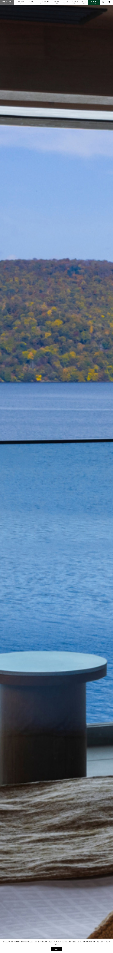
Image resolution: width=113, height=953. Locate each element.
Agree (56, 949)
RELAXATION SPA (43, 2)
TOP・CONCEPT (7, 2)
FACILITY (56, 2)
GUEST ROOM (20, 2)
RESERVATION (94, 2)
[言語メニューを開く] (109, 2)
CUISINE (31, 2)
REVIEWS (75, 2)
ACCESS (65, 2)
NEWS (84, 2)
